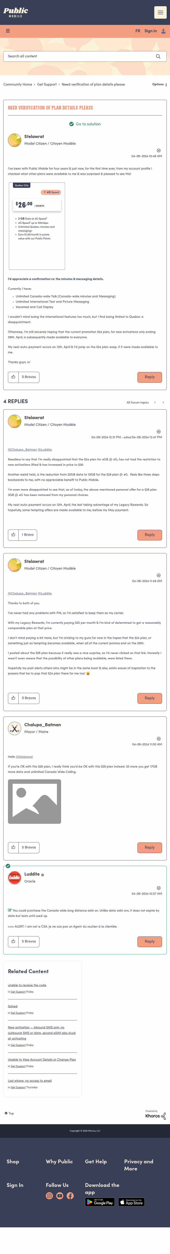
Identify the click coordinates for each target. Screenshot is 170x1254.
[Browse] (9, 31)
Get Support (47, 84)
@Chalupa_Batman (22, 450)
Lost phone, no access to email (30, 1081)
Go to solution (88, 124)
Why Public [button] (59, 1161)
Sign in (151, 31)
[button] (37, 225)
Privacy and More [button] (138, 1165)
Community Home (17, 84)
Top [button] (11, 1113)
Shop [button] (13, 1161)
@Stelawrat (24, 757)
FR (137, 31)
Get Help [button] (96, 1161)
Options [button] (158, 84)
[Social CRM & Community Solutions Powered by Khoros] (156, 1115)
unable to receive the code (27, 985)
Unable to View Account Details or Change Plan (42, 1060)
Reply (150, 377)
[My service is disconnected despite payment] (163, 403)
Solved (12, 1006)
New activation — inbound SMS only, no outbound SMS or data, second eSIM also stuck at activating (42, 1033)
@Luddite (45, 450)
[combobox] (85, 56)
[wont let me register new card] (155, 403)
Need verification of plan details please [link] (93, 84)
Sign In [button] (15, 1185)
